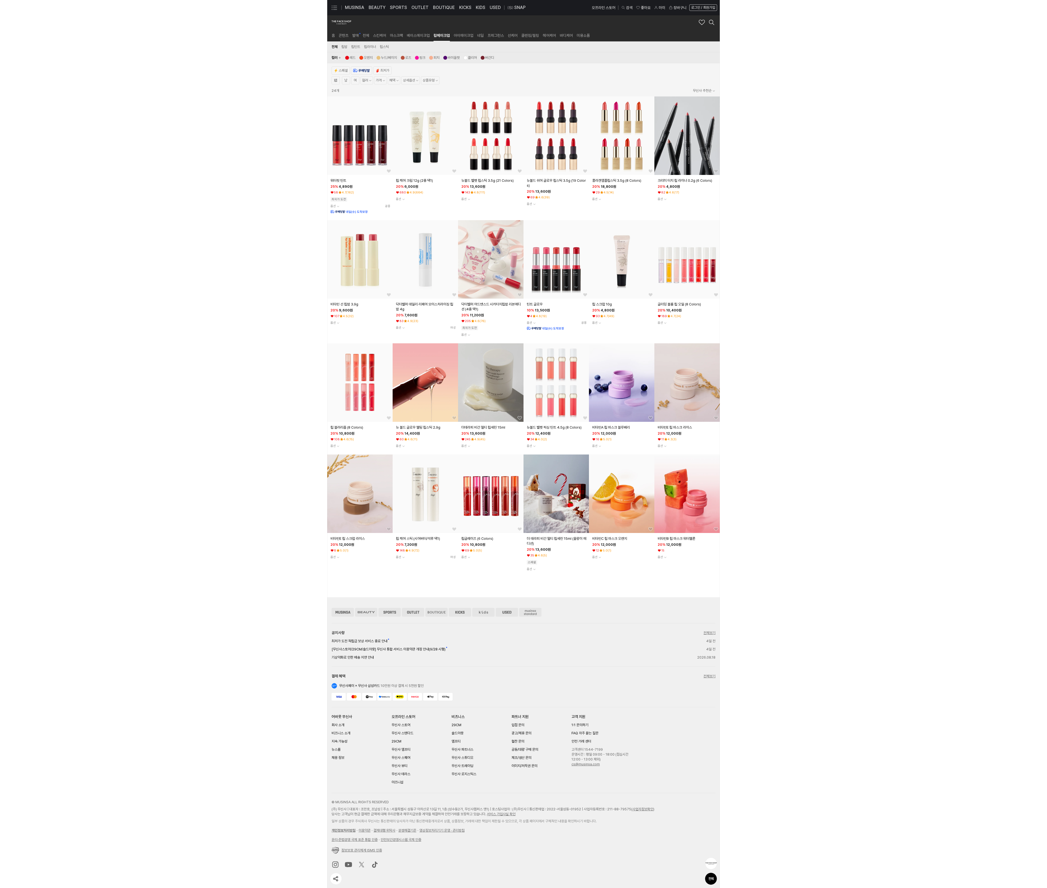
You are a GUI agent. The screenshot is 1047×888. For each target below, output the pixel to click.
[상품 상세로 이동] (360, 135)
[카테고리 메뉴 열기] (334, 7)
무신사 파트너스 (462, 749)
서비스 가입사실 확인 (501, 814)
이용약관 (365, 830)
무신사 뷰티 (399, 766)
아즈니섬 (398, 782)
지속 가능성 (339, 741)
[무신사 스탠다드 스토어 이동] (530, 612)
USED (495, 7)
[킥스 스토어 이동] (460, 612)
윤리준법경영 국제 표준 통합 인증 (355, 840)
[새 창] (335, 864)
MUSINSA (354, 7)
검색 (629, 7)
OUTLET (420, 7)
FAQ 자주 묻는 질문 (584, 733)
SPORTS (398, 7)
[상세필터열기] (336, 80)
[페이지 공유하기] (336, 879)
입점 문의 (518, 725)
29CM (396, 741)
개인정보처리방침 (344, 830)
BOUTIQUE (444, 7)
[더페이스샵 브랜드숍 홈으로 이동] (341, 22)
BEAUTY (377, 7)
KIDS (480, 7)
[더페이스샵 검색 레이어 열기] (711, 22)
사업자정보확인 (642, 809)
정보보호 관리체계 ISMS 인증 (361, 850)
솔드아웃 (458, 733)
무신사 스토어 (401, 725)
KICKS (465, 7)
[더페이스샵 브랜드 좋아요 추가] (702, 22)
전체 (711, 879)
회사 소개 (338, 725)
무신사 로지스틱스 (464, 774)
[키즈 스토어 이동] (483, 612)
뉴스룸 (336, 749)
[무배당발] (361, 70)
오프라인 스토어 (603, 7)
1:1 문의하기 (579, 725)
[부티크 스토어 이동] (436, 612)
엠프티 (456, 741)
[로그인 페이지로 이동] (702, 7)
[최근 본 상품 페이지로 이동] (711, 863)
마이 (662, 7)
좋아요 (646, 7)
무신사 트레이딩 (462, 766)
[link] (333, 35)
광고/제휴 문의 (521, 733)
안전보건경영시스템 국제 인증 (401, 840)
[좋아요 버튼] (389, 171)
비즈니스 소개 (341, 733)
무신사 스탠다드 (402, 733)
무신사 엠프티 (401, 749)
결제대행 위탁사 (384, 830)
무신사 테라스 (401, 774)
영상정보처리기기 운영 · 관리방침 (442, 830)
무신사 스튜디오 (462, 758)
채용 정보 (338, 758)
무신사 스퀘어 (401, 758)
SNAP (520, 7)
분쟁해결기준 (407, 830)
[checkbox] (350, 57)
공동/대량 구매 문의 (525, 749)
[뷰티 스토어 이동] (366, 612)
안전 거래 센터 (581, 741)
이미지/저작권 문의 (524, 766)
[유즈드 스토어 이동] (507, 612)
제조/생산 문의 (521, 758)
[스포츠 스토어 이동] (389, 612)
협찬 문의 (518, 741)
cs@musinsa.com (585, 764)
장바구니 (680, 7)
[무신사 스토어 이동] (343, 612)
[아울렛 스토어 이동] (413, 612)
